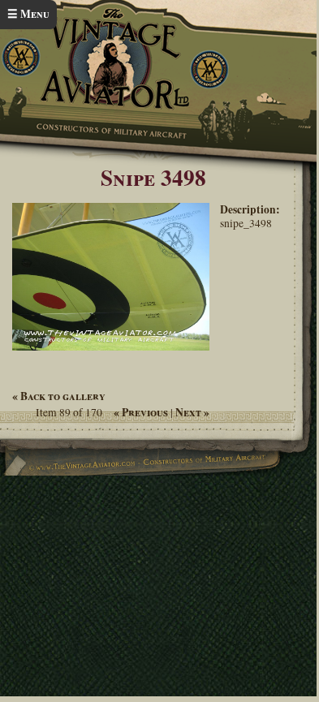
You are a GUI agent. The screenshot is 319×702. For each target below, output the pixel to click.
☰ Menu (28, 14)
